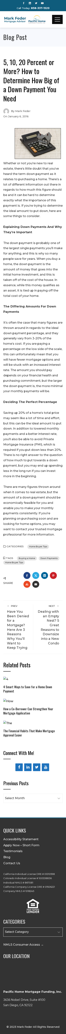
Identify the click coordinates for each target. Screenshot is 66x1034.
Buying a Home (27, 558)
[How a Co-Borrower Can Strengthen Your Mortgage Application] (8, 701)
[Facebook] (19, 767)
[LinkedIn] (28, 767)
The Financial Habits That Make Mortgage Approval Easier (29, 732)
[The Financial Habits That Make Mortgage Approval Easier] (7, 723)
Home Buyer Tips (38, 546)
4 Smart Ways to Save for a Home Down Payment (27, 688)
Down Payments (49, 558)
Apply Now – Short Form (21, 845)
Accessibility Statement (20, 839)
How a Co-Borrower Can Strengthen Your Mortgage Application (28, 710)
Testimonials (13, 851)
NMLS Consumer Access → (23, 944)
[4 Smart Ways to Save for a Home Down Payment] (5, 679)
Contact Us (11, 863)
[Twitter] (36, 767)
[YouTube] (45, 767)
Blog (6, 857)
